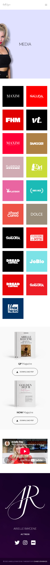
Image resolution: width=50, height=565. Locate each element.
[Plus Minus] (12, 167)
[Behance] (33, 542)
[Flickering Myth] (36, 237)
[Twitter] (16, 542)
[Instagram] (25, 542)
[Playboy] (12, 190)
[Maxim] (12, 96)
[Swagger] (36, 143)
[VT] (36, 120)
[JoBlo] (36, 261)
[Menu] (45, 5)
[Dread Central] (12, 261)
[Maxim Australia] (12, 143)
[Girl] (36, 167)
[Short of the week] (36, 190)
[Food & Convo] (12, 214)
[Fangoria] (12, 237)
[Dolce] (36, 214)
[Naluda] (36, 96)
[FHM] (12, 120)
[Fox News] (12, 308)
